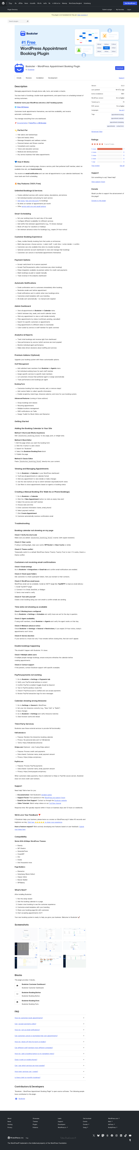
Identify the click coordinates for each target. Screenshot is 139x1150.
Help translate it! (82, 15)
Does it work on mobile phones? (26, 1060)
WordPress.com (114, 1118)
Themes (35, 1121)
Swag (85, 1127)
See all (122, 166)
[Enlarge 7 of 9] (83, 931)
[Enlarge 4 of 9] (59, 931)
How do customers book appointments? (29, 1018)
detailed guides (46, 795)
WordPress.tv (63, 1127)
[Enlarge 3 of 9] (35, 959)
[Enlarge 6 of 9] (59, 957)
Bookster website (60, 800)
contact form (120, 126)
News (9, 1121)
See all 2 (121, 110)
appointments (111, 126)
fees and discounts (32, 201)
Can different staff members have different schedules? (34, 1048)
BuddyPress (112, 1127)
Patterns (35, 1127)
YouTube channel (55, 803)
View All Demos (23, 107)
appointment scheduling (117, 122)
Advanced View (96, 132)
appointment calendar (117, 118)
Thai (27, 1138)
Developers (61, 1124)
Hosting (10, 1124)
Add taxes (21, 201)
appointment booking (118, 114)
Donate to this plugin (98, 201)
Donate (86, 1124)
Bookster (31, 70)
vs (37, 123)
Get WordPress (130, 3)
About (9, 1118)
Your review (95, 166)
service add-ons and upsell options (34, 206)
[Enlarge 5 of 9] (59, 944)
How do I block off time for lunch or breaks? (30, 1042)
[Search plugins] (28, 21)
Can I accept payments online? (25, 1024)
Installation (40, 78)
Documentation (22, 123)
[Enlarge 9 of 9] (83, 957)
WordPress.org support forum (55, 798)
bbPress (111, 1124)
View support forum (98, 182)
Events (85, 1121)
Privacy (10, 1127)
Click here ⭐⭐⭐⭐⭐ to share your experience (45, 822)
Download (119, 68)
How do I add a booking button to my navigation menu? (34, 1054)
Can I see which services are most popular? (30, 1066)
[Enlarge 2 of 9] (35, 945)
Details (19, 78)
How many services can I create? (26, 1071)
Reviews (29, 78)
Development (52, 78)
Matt (110, 1121)
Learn (59, 1118)
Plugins (35, 1124)
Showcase (36, 1118)
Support (121, 78)
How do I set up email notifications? (27, 1030)
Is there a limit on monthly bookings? (27, 1077)
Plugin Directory (13, 9)
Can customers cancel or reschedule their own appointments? (36, 1036)
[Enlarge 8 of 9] (83, 944)
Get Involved (87, 1118)
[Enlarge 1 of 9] (35, 931)
